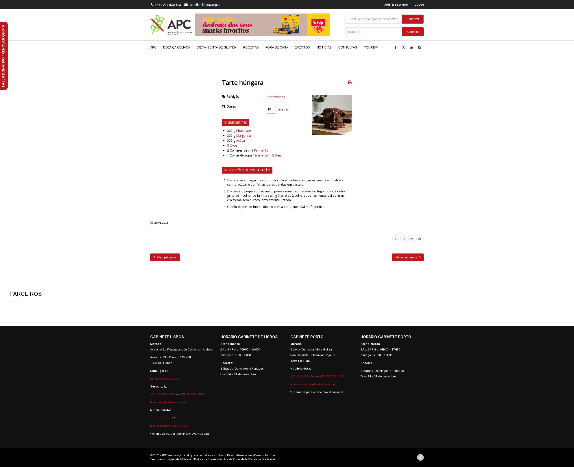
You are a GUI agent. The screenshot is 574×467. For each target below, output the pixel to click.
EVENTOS (302, 47)
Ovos (233, 145)
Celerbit (281, 455)
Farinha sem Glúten (267, 155)
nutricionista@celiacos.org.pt (169, 425)
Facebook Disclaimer (262, 459)
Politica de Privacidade (234, 459)
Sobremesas (276, 97)
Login (419, 4)
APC (153, 47)
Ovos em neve (406, 257)
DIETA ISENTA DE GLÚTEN (217, 47)
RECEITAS (251, 47)
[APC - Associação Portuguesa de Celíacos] (171, 24)
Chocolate (243, 130)
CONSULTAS (347, 47)
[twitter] (403, 239)
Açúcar (241, 140)
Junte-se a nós (396, 4)
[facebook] (395, 239)
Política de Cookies (206, 459)
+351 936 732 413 (330, 376)
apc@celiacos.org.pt (205, 5)
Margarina (243, 135)
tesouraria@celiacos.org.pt (168, 402)
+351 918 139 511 (162, 418)
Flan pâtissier (166, 257)
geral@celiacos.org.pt (164, 378)
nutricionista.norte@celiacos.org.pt (313, 384)
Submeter (413, 31)
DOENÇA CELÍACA (176, 47)
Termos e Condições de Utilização (171, 459)
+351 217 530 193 (162, 394)
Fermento (261, 150)
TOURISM (371, 47)
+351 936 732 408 (190, 394)
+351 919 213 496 (302, 376)
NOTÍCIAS (324, 47)
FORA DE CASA (276, 47)
